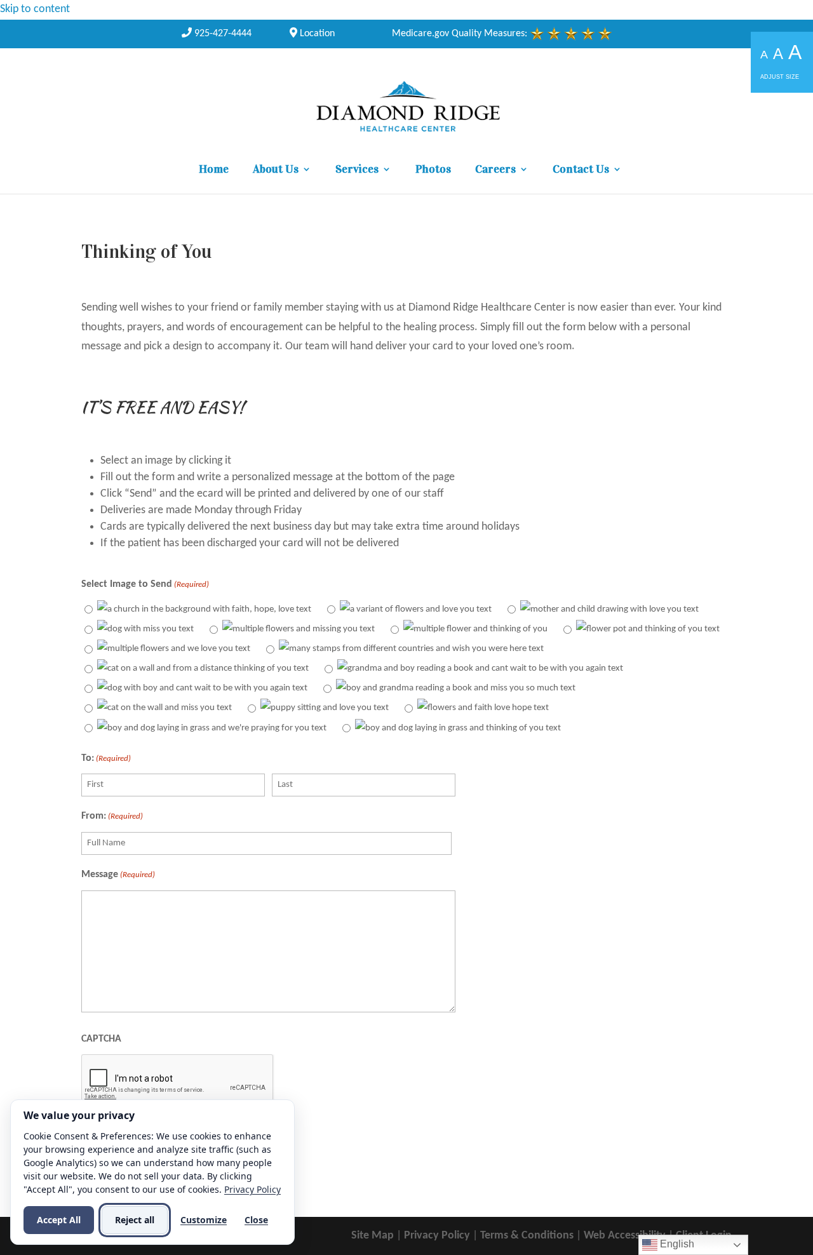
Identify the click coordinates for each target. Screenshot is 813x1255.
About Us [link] (276, 170)
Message (118, 874)
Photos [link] (433, 170)
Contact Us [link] (581, 170)
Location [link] (316, 34)
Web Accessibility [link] (625, 1236)
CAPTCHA (101, 1039)
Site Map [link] (372, 1236)
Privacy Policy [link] (437, 1236)
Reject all (134, 1220)
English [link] (675, 1243)
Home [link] (214, 170)
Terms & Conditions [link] (527, 1236)
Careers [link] (495, 170)
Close (256, 1220)
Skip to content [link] (35, 9)
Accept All (59, 1220)
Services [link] (357, 170)
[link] (217, 34)
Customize (203, 1220)
